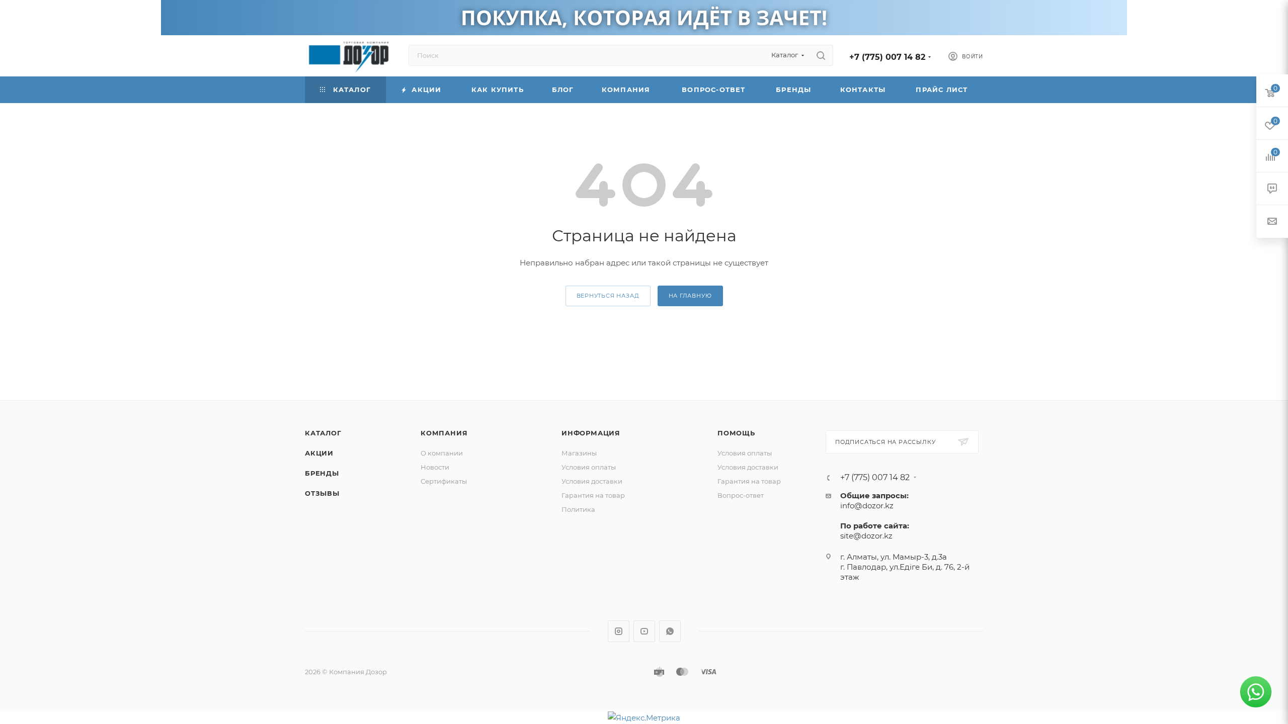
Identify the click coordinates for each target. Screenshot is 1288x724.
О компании (442, 453)
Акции (319, 453)
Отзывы (322, 493)
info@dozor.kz (867, 505)
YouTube (644, 631)
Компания (444, 433)
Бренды (322, 473)
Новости (435, 467)
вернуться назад (608, 295)
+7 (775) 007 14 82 (887, 57)
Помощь (736, 433)
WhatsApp (670, 631)
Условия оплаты (588, 467)
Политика (578, 509)
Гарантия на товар (593, 495)
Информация (590, 433)
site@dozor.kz (866, 535)
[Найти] (821, 55)
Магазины (579, 453)
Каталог (323, 433)
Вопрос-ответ (740, 495)
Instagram (618, 631)
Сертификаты (444, 481)
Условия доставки (591, 481)
